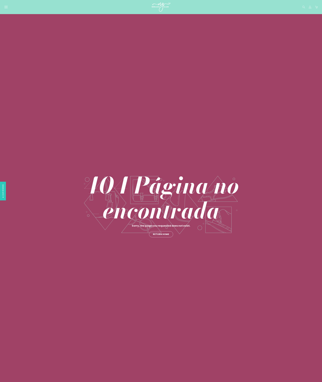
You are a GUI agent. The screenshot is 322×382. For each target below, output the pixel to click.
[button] (3, 191)
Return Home (161, 234)
